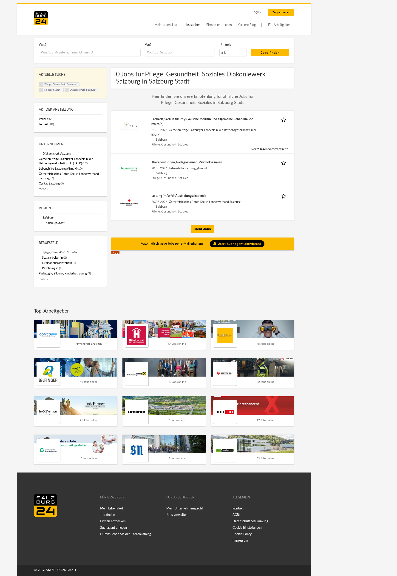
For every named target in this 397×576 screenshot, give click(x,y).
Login (256, 12)
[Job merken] (284, 119)
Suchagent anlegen (113, 527)
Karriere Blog (247, 25)
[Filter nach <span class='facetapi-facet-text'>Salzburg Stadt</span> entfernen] (41, 90)
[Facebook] (39, 526)
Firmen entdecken (219, 25)
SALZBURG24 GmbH (61, 570)
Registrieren (281, 12)
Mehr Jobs (202, 229)
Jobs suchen (192, 25)
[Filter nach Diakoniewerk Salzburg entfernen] (41, 153)
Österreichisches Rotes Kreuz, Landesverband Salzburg (205, 202)
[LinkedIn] (45, 526)
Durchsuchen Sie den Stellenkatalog (125, 534)
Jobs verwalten (176, 515)
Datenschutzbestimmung (250, 521)
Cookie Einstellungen (247, 527)
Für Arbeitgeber (279, 25)
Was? (42, 45)
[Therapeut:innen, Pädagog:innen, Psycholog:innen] (129, 169)
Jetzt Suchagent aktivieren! (239, 243)
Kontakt (238, 508)
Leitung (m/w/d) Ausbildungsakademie (178, 196)
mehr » (43, 189)
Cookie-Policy (242, 534)
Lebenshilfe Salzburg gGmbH (188, 168)
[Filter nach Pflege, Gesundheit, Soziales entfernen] (41, 252)
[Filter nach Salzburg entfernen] (41, 217)
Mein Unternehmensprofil (184, 508)
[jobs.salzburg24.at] (41, 18)
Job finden (107, 515)
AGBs (236, 515)
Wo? (148, 45)
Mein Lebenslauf (165, 25)
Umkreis (225, 45)
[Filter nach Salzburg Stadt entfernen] (44, 223)
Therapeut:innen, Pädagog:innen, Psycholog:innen (186, 162)
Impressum (240, 540)
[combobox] (90, 52)
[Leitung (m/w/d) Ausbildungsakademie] (129, 202)
